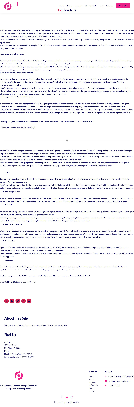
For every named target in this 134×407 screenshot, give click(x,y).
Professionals (91, 6)
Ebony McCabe (13, 127)
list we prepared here (58, 112)
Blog (101, 6)
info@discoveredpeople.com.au (120, 381)
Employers (79, 6)
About (69, 6)
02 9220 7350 (114, 386)
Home (61, 6)
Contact (109, 6)
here (72, 121)
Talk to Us (123, 6)
